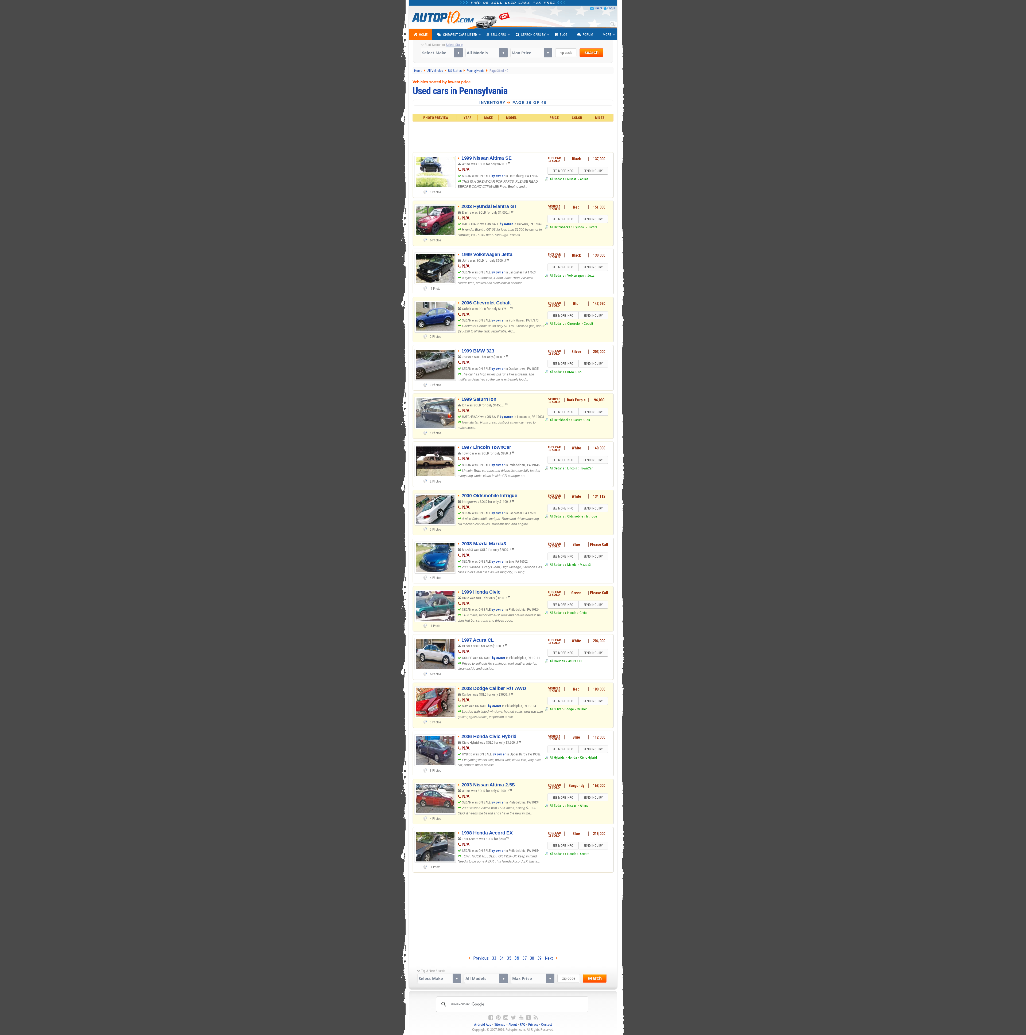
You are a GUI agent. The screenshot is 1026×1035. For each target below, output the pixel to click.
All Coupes (557, 661)
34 (501, 958)
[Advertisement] (513, 136)
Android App (482, 1024)
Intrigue (591, 516)
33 (494, 958)
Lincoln (572, 468)
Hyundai (579, 227)
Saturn (577, 420)
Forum (588, 35)
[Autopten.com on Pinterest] (498, 1017)
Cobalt (588, 324)
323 (580, 372)
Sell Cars (498, 35)
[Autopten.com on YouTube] (521, 1017)
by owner (498, 176)
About (512, 1024)
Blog (564, 35)
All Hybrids (557, 757)
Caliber (582, 709)
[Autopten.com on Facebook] (490, 1017)
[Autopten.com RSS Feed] (536, 1017)
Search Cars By (533, 35)
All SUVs (555, 709)
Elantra (592, 227)
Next (550, 958)
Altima (584, 179)
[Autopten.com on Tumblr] (528, 1017)
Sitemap (500, 1024)
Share (598, 8)
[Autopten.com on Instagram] (505, 1017)
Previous (479, 958)
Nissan (572, 179)
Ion (588, 420)
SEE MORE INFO (563, 171)
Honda (571, 613)
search (591, 52)
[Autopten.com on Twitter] (513, 1017)
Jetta (590, 275)
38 (532, 958)
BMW (570, 372)
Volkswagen (575, 275)
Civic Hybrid (588, 757)
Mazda (572, 565)
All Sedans (557, 179)
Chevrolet (574, 324)
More (607, 35)
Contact (546, 1024)
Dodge (569, 709)
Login (611, 8)
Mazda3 (585, 565)
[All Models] (486, 52)
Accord (584, 854)
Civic (583, 613)
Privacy (533, 1024)
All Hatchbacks (560, 227)
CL (581, 661)
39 (539, 958)
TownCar (586, 468)
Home (423, 35)
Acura (572, 661)
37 (524, 958)
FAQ (522, 1024)
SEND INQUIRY (593, 171)
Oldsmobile (575, 516)
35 (509, 958)
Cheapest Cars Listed (460, 35)
